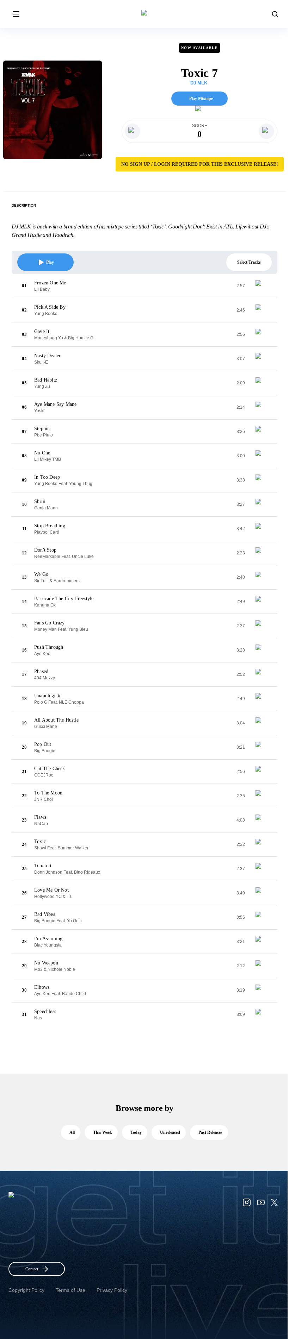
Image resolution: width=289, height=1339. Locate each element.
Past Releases (210, 1132)
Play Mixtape (201, 98)
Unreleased (170, 1132)
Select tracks (249, 262)
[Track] (261, 286)
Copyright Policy (26, 1290)
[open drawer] (16, 14)
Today (136, 1132)
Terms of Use (70, 1290)
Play (50, 262)
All (72, 1132)
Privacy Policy (112, 1290)
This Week (102, 1132)
